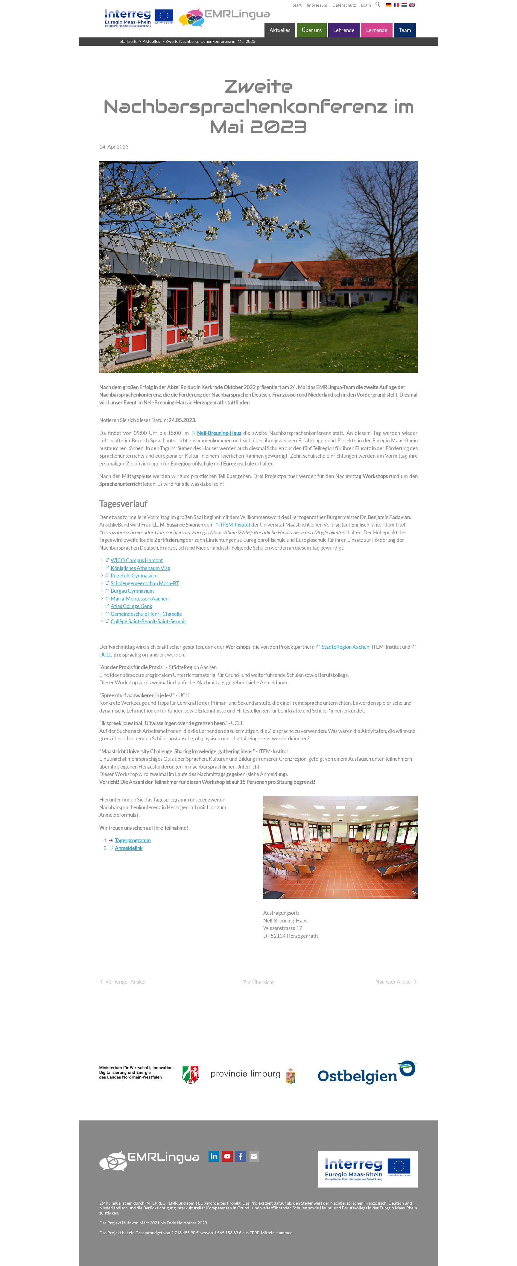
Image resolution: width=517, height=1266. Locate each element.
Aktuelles (280, 30)
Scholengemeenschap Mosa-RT (145, 583)
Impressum (317, 5)
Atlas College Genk (131, 606)
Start (297, 5)
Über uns (312, 30)
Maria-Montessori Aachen (139, 598)
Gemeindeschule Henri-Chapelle (146, 614)
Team (405, 30)
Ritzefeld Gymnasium (134, 575)
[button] (214, 1156)
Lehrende (344, 30)
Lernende (376, 30)
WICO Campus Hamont (137, 560)
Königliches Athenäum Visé (140, 568)
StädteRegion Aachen (345, 647)
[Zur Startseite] (186, 17)
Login (366, 5)
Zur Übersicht (258, 982)
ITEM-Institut (235, 524)
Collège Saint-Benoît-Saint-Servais (148, 621)
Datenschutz (344, 5)
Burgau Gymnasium (132, 591)
